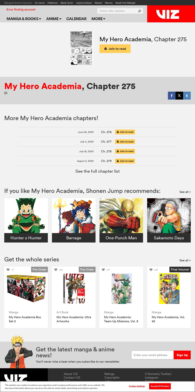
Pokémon (53, 2)
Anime (52, 18)
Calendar (76, 18)
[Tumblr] (187, 96)
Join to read (117, 49)
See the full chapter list (97, 171)
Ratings (109, 374)
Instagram (151, 377)
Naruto (109, 2)
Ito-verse (40, 2)
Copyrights (111, 377)
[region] (97, 386)
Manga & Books (23, 18)
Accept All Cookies (160, 386)
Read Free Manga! (125, 2)
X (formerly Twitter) (158, 374)
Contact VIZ (72, 377)
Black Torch (67, 2)
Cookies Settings (137, 386)
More (97, 18)
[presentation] (26, 288)
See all (185, 192)
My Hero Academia (125, 39)
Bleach (98, 2)
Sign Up (182, 355)
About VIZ (71, 374)
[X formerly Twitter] (179, 96)
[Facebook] (172, 96)
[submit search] (140, 11)
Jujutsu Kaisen (84, 2)
